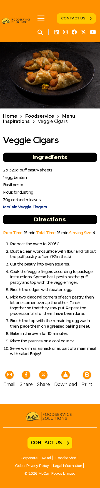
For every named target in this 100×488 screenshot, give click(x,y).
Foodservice (39, 116)
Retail (46, 458)
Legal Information (67, 465)
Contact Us (73, 18)
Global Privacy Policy (32, 465)
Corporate (29, 458)
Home (10, 116)
